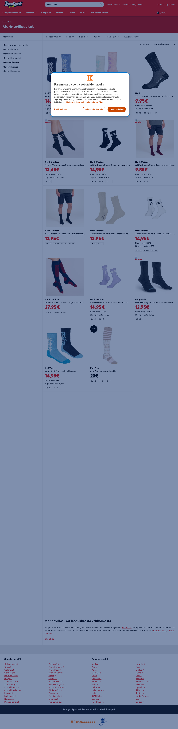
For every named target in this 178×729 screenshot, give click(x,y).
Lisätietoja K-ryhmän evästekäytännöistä (85, 102)
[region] (90, 94)
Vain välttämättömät (94, 109)
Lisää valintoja (60, 109)
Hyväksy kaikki (117, 109)
